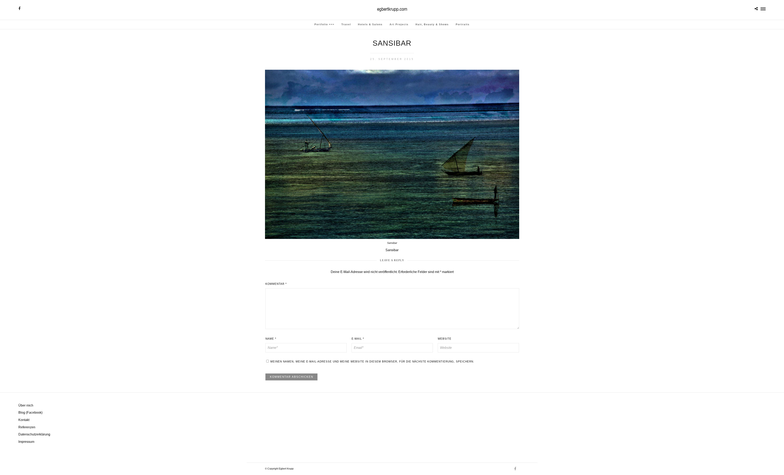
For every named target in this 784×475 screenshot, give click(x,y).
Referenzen (26, 427)
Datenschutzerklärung (34, 434)
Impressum (26, 441)
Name (270, 338)
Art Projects (399, 24)
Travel (346, 24)
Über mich (25, 405)
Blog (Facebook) (30, 412)
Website (444, 338)
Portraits (463, 24)
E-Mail (358, 338)
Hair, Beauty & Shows (432, 24)
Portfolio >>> (324, 24)
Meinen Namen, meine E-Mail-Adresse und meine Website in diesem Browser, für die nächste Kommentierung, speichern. (372, 361)
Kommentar (276, 283)
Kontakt (23, 420)
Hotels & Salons (370, 24)
